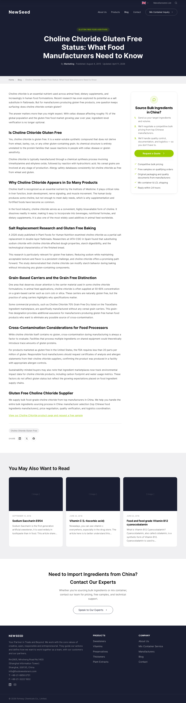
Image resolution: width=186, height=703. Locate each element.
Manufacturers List (162, 3)
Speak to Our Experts (90, 610)
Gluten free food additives (93, 29)
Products (115, 12)
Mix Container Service (151, 646)
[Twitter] (26, 438)
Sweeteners (99, 641)
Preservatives (100, 651)
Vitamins (97, 646)
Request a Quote (151, 153)
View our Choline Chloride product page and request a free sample (46, 415)
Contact (137, 12)
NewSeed (19, 12)
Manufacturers (146, 651)
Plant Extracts (100, 661)
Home (11, 80)
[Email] (15, 685)
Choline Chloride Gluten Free (24, 430)
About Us (102, 12)
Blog (126, 12)
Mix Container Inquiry (159, 12)
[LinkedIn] (19, 438)
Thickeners (99, 656)
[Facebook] (33, 438)
